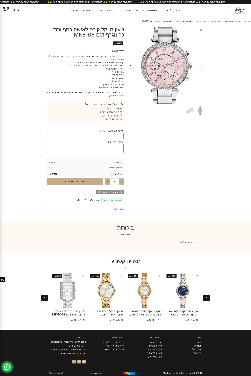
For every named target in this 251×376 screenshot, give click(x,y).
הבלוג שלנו (196, 349)
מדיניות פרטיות (155, 345)
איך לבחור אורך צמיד (114, 345)
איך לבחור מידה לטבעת (113, 342)
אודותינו (197, 345)
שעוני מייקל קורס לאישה (196, 21)
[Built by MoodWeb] (68, 373)
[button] (13, 9)
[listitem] (91, 200)
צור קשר (197, 353)
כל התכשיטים (235, 21)
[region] (125, 2)
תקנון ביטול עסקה (154, 356)
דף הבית (246, 21)
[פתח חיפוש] (17, 9)
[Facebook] (84, 361)
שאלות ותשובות (155, 342)
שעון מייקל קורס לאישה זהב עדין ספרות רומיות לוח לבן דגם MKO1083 (145, 314)
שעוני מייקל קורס (214, 21)
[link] (106, 290)
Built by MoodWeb (57, 373)
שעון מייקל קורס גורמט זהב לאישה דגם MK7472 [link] (108, 314)
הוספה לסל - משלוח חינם (75, 181)
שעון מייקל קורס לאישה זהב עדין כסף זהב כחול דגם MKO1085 (184, 314)
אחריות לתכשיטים (154, 353)
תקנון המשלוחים (155, 349)
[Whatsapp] (74, 361)
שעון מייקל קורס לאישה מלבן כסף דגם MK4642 (68, 312)
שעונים (225, 21)
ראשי (198, 342)
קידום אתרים (96, 373)
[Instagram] (79, 361)
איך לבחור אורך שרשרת (113, 349)
